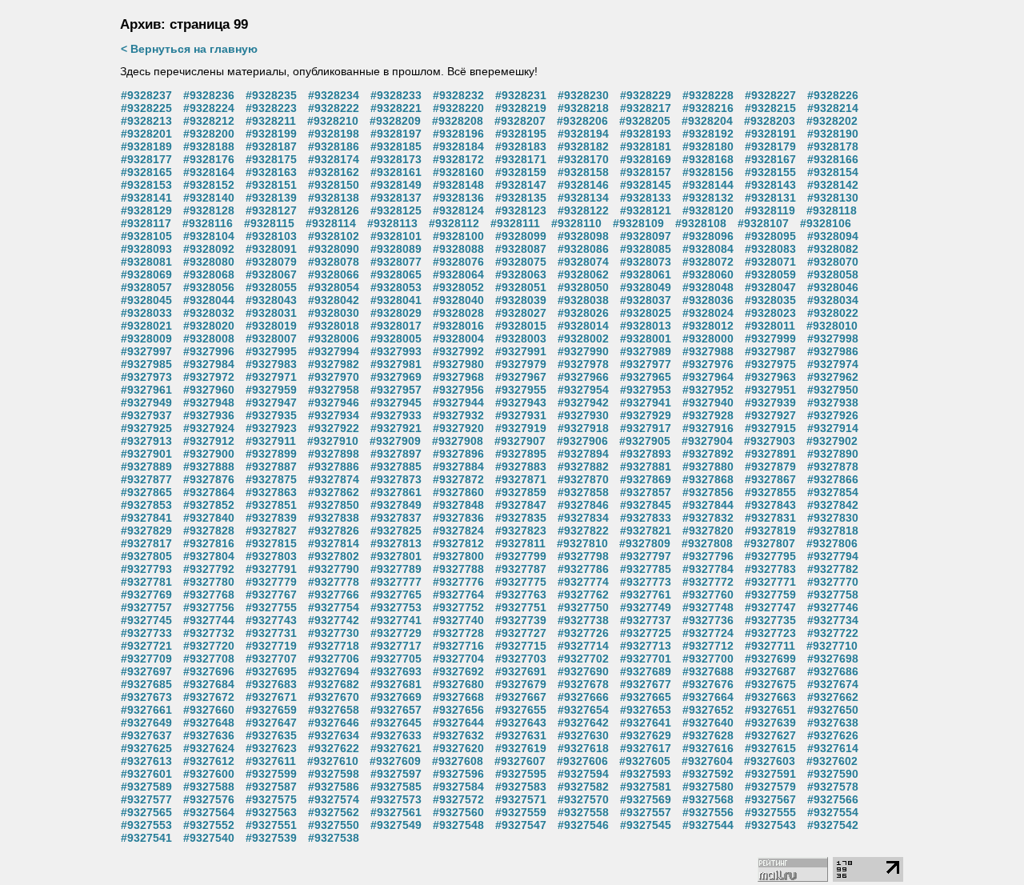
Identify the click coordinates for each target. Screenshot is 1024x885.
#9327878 (832, 466)
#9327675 (770, 684)
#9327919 (520, 428)
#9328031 (271, 312)
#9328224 (208, 108)
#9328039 (520, 300)
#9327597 (396, 773)
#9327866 (832, 479)
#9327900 (208, 453)
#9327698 (832, 658)
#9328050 (583, 287)
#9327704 (458, 658)
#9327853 (146, 505)
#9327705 (396, 658)
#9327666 (583, 697)
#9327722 (832, 633)
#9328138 (333, 197)
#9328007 (271, 338)
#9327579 (770, 786)
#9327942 (583, 402)
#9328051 (520, 287)
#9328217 (645, 108)
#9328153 (146, 184)
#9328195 (520, 133)
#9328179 (770, 146)
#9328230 (583, 95)
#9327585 (396, 786)
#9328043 (271, 300)
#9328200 (208, 133)
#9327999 (770, 338)
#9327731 (271, 633)
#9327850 (333, 505)
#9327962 (832, 376)
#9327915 (770, 428)
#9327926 (832, 415)
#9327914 (832, 428)
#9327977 (645, 364)
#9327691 (520, 671)
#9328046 (832, 287)
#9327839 (271, 517)
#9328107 (763, 223)
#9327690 (583, 671)
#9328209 (395, 120)
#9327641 (645, 722)
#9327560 (458, 812)
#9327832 (708, 517)
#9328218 (583, 108)
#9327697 (146, 671)
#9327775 (520, 581)
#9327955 (520, 389)
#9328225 (146, 108)
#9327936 (208, 415)
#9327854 (832, 492)
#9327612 (208, 761)
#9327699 (770, 658)
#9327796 (708, 556)
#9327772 (708, 581)
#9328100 (458, 236)
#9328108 (700, 223)
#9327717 (396, 645)
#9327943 (520, 402)
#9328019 (271, 325)
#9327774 (583, 581)
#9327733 (146, 633)
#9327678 (583, 684)
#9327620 (458, 748)
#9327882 (583, 466)
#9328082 (832, 248)
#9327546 (583, 825)
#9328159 (520, 172)
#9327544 (708, 825)
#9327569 (645, 799)
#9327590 (832, 773)
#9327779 (271, 581)
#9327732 (208, 633)
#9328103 (271, 236)
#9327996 (208, 351)
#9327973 (146, 376)
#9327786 (583, 569)
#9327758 (832, 594)
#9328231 (520, 95)
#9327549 (396, 825)
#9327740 (458, 620)
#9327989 (645, 351)
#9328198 (333, 133)
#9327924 (208, 428)
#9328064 (458, 274)
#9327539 (271, 837)
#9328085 (645, 248)
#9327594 (583, 773)
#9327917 (645, 428)
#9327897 (396, 453)
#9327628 (708, 735)
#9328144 (708, 184)
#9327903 (769, 440)
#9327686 (832, 671)
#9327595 (520, 773)
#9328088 (458, 248)
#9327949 (146, 402)
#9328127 (271, 210)
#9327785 (645, 569)
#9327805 (146, 556)
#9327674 (832, 684)
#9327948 (208, 402)
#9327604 (707, 761)
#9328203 (769, 120)
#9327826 (333, 530)
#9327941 (645, 402)
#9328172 (458, 159)
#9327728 (458, 633)
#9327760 (708, 594)
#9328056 (208, 287)
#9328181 (645, 146)
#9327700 (708, 658)
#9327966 (583, 376)
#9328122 (583, 210)
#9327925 (146, 428)
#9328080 (208, 261)
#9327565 (146, 812)
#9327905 (644, 440)
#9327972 (208, 376)
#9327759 (770, 594)
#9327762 (583, 594)
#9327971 (271, 376)
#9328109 (638, 223)
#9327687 (770, 671)
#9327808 (707, 543)
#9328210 (332, 120)
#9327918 (583, 428)
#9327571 (520, 799)
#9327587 (271, 786)
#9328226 (832, 95)
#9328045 (146, 300)
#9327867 (770, 479)
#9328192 (708, 133)
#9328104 (208, 236)
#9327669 (396, 697)
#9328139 (271, 197)
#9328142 (832, 184)
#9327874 (333, 479)
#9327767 (271, 594)
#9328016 (458, 325)
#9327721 (146, 645)
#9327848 (458, 505)
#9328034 (832, 300)
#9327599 (271, 773)
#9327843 (770, 505)
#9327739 (520, 620)
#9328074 (583, 261)
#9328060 (708, 274)
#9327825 (396, 530)
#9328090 (333, 248)
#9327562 (333, 812)
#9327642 (583, 722)
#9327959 (271, 389)
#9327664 (708, 697)
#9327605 (644, 761)
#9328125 (396, 210)
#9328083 (770, 248)
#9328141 (146, 197)
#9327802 (333, 556)
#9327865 (146, 492)
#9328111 (515, 223)
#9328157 (645, 172)
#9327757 (146, 607)
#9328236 (208, 95)
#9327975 (770, 364)
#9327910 (332, 440)
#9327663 (770, 697)
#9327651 (770, 709)
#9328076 (458, 261)
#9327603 (769, 761)
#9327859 (520, 492)
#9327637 (146, 735)
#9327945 (396, 402)
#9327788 (458, 569)
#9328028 (458, 312)
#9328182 (583, 146)
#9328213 (146, 120)
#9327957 (396, 389)
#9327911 (271, 440)
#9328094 (832, 236)
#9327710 (832, 645)
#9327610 (332, 761)
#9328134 (583, 197)
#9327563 (271, 812)
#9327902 (832, 440)
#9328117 (146, 223)
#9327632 (458, 735)
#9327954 (583, 389)
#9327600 (208, 773)
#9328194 (583, 133)
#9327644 (458, 722)
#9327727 (520, 633)
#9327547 (520, 825)
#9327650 (832, 709)
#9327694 (333, 671)
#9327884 (458, 466)
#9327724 (708, 633)
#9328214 (832, 108)
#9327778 (333, 581)
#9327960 (208, 389)
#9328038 (583, 300)
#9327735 (770, 620)
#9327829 (146, 530)
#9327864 (208, 492)
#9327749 (645, 607)
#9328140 (208, 197)
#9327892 (708, 453)
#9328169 (645, 159)
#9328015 (520, 325)
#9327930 (583, 415)
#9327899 (271, 453)
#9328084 (708, 248)
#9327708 (208, 658)
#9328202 (832, 120)
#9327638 (832, 722)
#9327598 (333, 773)
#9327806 (832, 543)
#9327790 (333, 569)
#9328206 (582, 120)
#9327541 (146, 837)
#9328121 (645, 210)
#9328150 (333, 184)
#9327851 (271, 505)
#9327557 (645, 812)
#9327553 (146, 825)
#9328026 (583, 312)
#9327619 (520, 748)
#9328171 (520, 159)
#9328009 (146, 338)
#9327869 (645, 479)
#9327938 (832, 402)
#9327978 (583, 364)
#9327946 (333, 402)
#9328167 (770, 159)
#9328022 (832, 312)
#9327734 (832, 620)
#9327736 (708, 620)
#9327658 (333, 709)
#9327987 (770, 351)
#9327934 (333, 415)
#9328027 (520, 312)
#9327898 (333, 453)
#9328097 (645, 236)
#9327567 (770, 799)
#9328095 (770, 236)
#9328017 (396, 325)
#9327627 (770, 735)
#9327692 (458, 671)
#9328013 (645, 325)
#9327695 (271, 671)
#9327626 (832, 735)
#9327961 (146, 389)
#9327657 (396, 709)
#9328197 (396, 133)
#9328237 (146, 95)
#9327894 (583, 453)
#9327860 (458, 492)
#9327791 (271, 569)
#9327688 (708, 671)
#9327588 (208, 786)
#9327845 (645, 505)
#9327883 (520, 466)
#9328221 (396, 108)
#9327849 (396, 505)
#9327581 (645, 786)
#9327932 (458, 415)
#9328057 (146, 287)
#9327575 (271, 799)
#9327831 (770, 517)
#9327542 (832, 825)
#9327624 (208, 748)
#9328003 (520, 338)
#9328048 (708, 287)
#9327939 (770, 402)
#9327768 (208, 594)
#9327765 (396, 594)
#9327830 (832, 517)
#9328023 (770, 312)
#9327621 (396, 748)
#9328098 (583, 236)
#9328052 (458, 287)
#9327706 (333, 658)
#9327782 (832, 569)
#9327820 (708, 530)
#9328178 (832, 146)
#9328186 (333, 146)
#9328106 (825, 223)
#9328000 (708, 338)
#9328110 (576, 223)
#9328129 (146, 210)
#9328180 (708, 146)
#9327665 (645, 697)
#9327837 (396, 517)
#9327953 (645, 389)
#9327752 (458, 607)
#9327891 (770, 453)
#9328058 (832, 274)
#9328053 (396, 287)
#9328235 (271, 95)
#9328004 (458, 338)
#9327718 (333, 645)
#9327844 (708, 505)
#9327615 (770, 748)
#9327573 (396, 799)
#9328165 (146, 172)
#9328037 (645, 300)
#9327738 (583, 620)
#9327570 (583, 799)
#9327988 (708, 351)
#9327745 (146, 620)
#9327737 (645, 620)
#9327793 (146, 569)
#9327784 (708, 569)
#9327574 (333, 799)
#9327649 (146, 722)
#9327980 (458, 364)
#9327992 (458, 351)
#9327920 (458, 428)
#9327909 (395, 440)
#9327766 (333, 594)
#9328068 (208, 274)
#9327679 (520, 684)
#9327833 (645, 517)
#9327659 (271, 709)
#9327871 (520, 479)
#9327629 (645, 735)
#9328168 (708, 159)
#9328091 (271, 248)
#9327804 (208, 556)
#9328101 (396, 236)
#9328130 (832, 197)
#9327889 (146, 466)
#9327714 (583, 645)
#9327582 (583, 786)
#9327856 (708, 492)
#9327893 (645, 453)
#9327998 (832, 338)
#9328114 (331, 223)
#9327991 (520, 351)
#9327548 (458, 825)
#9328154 (832, 172)
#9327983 (271, 364)
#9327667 (520, 697)
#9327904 (707, 440)
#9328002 (583, 338)
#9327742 (333, 620)
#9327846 (583, 505)
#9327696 (208, 671)
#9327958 (333, 389)
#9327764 (458, 594)
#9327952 (708, 389)
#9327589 (146, 786)
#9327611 (271, 761)
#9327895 (520, 453)
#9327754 (333, 607)
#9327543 (770, 825)
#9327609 (395, 761)
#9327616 (708, 748)
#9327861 (396, 492)
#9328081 (146, 261)
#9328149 (396, 184)
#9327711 (770, 645)
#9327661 (146, 709)
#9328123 (520, 210)
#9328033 (146, 312)
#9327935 (271, 415)
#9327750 (583, 607)
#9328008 (208, 338)
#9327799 (520, 556)
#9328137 (396, 197)
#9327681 (396, 684)
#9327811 (520, 543)
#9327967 (520, 376)
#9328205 (644, 120)
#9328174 (333, 159)
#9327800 (458, 556)
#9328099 (520, 236)
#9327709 (146, 658)
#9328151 (271, 184)
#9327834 (583, 517)
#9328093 (146, 248)
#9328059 (770, 274)
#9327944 (458, 402)
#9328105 (146, 236)
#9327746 (832, 607)
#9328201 (146, 133)
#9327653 (645, 709)
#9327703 (520, 658)
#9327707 (271, 658)
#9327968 (458, 376)
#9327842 (832, 505)
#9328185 (396, 146)
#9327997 (146, 351)
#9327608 (457, 761)
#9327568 (708, 799)
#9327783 (770, 569)
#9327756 (208, 607)
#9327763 (520, 594)
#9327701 (645, 658)
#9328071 (770, 261)
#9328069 (146, 274)
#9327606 (582, 761)
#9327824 (458, 530)
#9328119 (770, 210)
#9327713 (645, 645)
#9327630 (583, 735)
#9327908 (457, 440)
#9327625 (146, 748)
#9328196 (458, 133)
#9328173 (396, 159)
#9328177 (146, 159)
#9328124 (458, 210)
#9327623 (271, 748)
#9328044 (208, 300)
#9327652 (708, 709)
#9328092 (208, 248)
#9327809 (644, 543)
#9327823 (520, 530)
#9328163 (271, 172)
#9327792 (208, 569)
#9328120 (708, 210)
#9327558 (583, 812)
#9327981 (396, 364)
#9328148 (458, 184)
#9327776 (458, 581)
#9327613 (146, 761)
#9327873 (396, 479)
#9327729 (396, 633)
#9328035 (770, 300)
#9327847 (520, 505)
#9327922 (333, 428)
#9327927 (770, 415)
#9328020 (208, 325)
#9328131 (770, 197)
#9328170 (583, 159)
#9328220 (458, 108)
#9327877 (146, 479)
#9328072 (708, 261)
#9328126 (333, 210)
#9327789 (396, 569)
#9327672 (208, 697)
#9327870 (583, 479)
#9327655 (520, 709)
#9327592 (708, 773)
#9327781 (146, 581)
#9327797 (645, 556)
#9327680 (458, 684)
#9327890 (832, 453)
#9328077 (396, 261)
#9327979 (520, 364)
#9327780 (208, 581)
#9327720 (208, 645)
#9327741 (396, 620)
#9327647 (271, 722)
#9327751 (520, 607)
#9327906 (582, 440)
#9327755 (271, 607)
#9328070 (832, 261)
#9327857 (645, 492)
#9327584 (458, 786)
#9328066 (333, 274)
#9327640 (708, 722)
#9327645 (396, 722)
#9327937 (146, 415)
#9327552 (208, 825)
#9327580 (708, 786)
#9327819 (770, 530)
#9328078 (333, 261)
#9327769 (146, 594)
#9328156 (708, 172)
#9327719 (271, 645)
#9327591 (770, 773)
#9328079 (271, 261)
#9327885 (396, 466)
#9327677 (645, 684)
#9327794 (832, 556)
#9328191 (770, 133)
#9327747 (770, 607)
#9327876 (208, 479)
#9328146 (583, 184)
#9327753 (396, 607)
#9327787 (520, 569)
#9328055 (271, 287)
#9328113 (392, 223)
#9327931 (520, 415)
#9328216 (708, 108)
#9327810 (582, 543)
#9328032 (208, 312)
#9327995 (271, 351)
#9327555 (770, 812)
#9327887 (271, 466)
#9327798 (583, 556)
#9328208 (457, 120)
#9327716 (458, 645)
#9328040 (458, 300)
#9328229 (645, 95)
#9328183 (520, 146)
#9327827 (271, 530)
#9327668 (458, 697)
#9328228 (708, 95)
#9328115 (269, 223)
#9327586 (333, 786)
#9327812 (458, 543)
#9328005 (396, 338)
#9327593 (645, 773)
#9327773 (645, 581)
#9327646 (333, 722)
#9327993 (396, 351)
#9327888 (208, 466)
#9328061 (645, 274)
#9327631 (520, 735)
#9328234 (333, 95)
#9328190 (832, 133)
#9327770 (832, 581)
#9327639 (770, 722)
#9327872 (458, 479)
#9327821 (645, 530)
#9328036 (708, 300)
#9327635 (271, 735)
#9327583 (520, 786)
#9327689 (645, 671)
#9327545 (645, 825)
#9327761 (645, 594)
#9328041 (396, 300)
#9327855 (770, 492)
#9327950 (832, 389)
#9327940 (708, 402)
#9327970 (333, 376)
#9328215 (770, 108)
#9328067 (271, 274)
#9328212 (208, 120)
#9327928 (708, 415)
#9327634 (333, 735)
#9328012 (708, 325)
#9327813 (396, 543)
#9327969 (396, 376)
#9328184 (458, 146)
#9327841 (146, 517)
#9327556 (708, 812)
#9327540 (208, 837)
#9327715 (520, 645)
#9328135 (520, 197)
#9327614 (832, 748)
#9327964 (708, 376)
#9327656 (458, 709)
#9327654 (583, 709)
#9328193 (645, 133)
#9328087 (520, 248)
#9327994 (333, 351)
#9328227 (770, 95)
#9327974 (832, 364)
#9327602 (832, 761)
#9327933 (396, 415)
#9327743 (271, 620)
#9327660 (208, 709)
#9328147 (520, 184)
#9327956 (458, 389)
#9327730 (333, 633)
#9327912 (208, 440)
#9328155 (770, 172)
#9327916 (708, 428)
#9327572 (458, 799)
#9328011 (770, 325)
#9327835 (520, 517)
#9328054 (333, 287)
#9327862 (333, 492)
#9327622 (333, 748)
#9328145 (645, 184)
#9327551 (271, 825)
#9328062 (583, 274)
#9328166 (832, 159)
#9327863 (271, 492)
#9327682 (333, 684)
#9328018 (333, 325)
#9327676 (708, 684)
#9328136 (458, 197)
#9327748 (708, 607)
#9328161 (396, 172)
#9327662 (832, 697)
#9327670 (333, 697)
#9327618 (583, 748)
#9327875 (271, 479)
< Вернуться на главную (189, 48)
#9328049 (645, 287)
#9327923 (271, 428)
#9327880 (708, 466)
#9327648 (208, 722)
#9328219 (520, 108)
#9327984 (208, 364)
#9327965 (645, 376)
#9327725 (645, 633)
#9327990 (583, 351)
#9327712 (708, 645)
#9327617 (645, 748)
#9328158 (583, 172)
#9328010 (832, 325)
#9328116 (207, 223)
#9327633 (396, 735)
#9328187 (271, 146)
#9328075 (520, 261)
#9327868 (708, 479)
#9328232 (458, 95)
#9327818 (832, 530)
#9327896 (458, 453)
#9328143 (770, 184)
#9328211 (271, 120)
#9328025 (645, 312)
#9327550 (333, 825)
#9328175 (271, 159)
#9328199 (271, 133)
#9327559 (520, 812)
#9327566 (832, 799)
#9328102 (333, 236)
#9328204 (707, 120)
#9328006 (333, 338)
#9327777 (396, 581)
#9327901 (146, 453)
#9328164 (208, 172)
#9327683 (271, 684)
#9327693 (396, 671)
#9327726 (583, 633)
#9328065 (396, 274)
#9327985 (146, 364)
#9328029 (396, 312)
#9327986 (832, 351)
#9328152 (208, 184)
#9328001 (645, 338)
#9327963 (770, 376)
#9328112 (454, 223)
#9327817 (146, 543)
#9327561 (396, 812)
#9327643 (520, 722)
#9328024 (708, 312)
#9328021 (146, 325)
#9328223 (271, 108)
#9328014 (583, 325)
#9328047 (770, 287)
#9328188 (208, 146)
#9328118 (831, 210)
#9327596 (458, 773)
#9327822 (583, 530)
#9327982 (333, 364)
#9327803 (271, 556)
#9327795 (770, 556)
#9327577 (146, 799)
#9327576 (208, 799)
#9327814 (333, 543)
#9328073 (645, 261)
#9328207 (520, 120)
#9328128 (208, 210)
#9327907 (520, 440)
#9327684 (208, 684)
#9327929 (645, 415)
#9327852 (208, 505)
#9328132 (708, 197)
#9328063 (520, 274)
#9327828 (208, 530)
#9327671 (271, 697)
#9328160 (458, 172)
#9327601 (146, 773)
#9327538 (333, 837)
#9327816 (208, 543)
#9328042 (333, 300)
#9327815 (271, 543)
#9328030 (333, 312)
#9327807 (769, 543)
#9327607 (520, 761)
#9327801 (396, 556)
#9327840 (208, 517)
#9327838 (333, 517)
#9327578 (832, 786)
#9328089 (396, 248)
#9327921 (396, 428)
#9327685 (146, 684)
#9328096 (708, 236)
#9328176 (208, 159)
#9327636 (208, 735)
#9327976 (708, 364)
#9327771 (770, 581)
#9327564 (208, 812)
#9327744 (208, 620)
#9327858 (583, 492)
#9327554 (832, 812)
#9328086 (583, 248)
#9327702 (583, 658)
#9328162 (333, 172)
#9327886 (333, 466)
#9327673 (146, 697)
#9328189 (146, 146)
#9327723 (770, 633)
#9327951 (770, 389)
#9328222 (333, 108)
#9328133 (645, 197)
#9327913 (146, 440)
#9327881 (645, 466)
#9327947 (271, 402)
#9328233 (396, 95)
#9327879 (770, 466)
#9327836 (458, 517)
